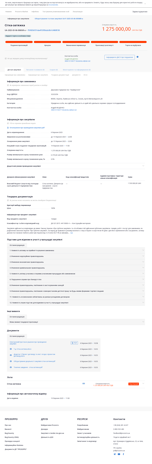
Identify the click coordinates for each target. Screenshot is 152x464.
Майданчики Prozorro (50, 425)
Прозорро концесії (12, 441)
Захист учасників (84, 433)
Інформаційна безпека (14, 445)
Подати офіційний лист (122, 437)
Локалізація (77, 11)
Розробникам (82, 425)
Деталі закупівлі (14, 70)
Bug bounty (9, 433)
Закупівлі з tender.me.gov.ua (52, 433)
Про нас (8, 425)
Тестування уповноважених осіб (56, 11)
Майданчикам (83, 429)
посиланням (53, 5)
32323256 (54, 94)
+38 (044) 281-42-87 (120, 425)
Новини (8, 11)
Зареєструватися (140, 11)
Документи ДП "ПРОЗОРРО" (16, 449)
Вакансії (8, 429)
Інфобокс (35, 11)
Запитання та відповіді (86, 441)
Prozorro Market (21, 11)
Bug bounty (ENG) (12, 437)
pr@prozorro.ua (119, 450)
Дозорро (44, 429)
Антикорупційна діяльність (88, 437)
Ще (71, 233)
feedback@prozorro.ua (121, 433)
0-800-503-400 (118, 429)
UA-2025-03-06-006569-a (15, 30)
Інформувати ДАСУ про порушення (119, 57)
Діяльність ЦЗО (47, 437)
